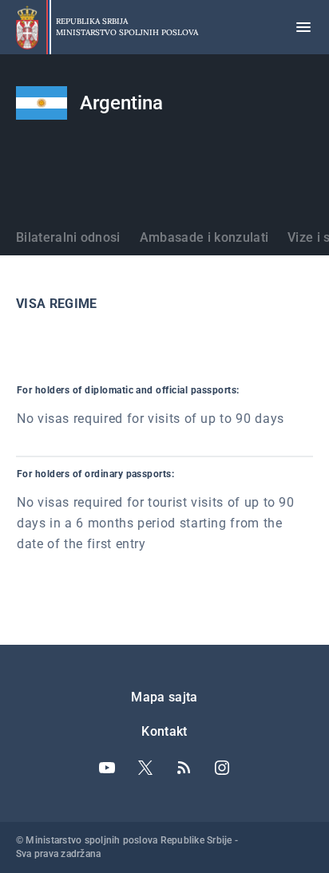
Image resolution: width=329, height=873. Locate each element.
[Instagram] (222, 767)
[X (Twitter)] (145, 767)
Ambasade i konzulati (204, 237)
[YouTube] (107, 767)
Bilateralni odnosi (68, 237)
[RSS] (183, 767)
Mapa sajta (164, 697)
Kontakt (164, 731)
